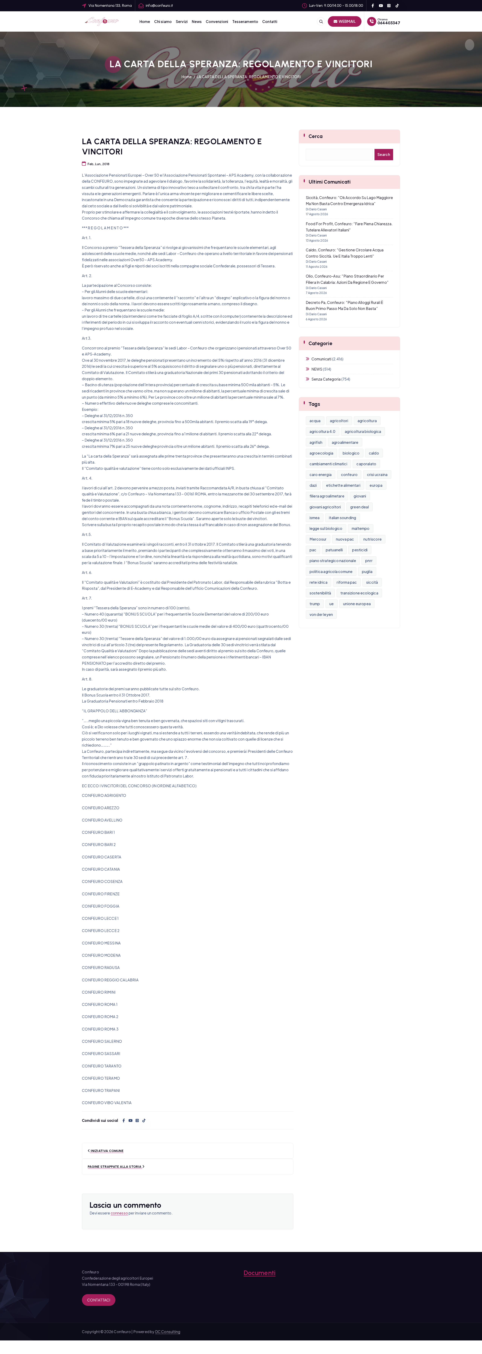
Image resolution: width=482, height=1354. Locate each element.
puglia (367, 571)
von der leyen (321, 614)
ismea (315, 517)
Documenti (259, 1273)
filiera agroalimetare (327, 496)
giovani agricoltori (325, 507)
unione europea (357, 603)
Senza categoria (326, 379)
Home (145, 21)
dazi (313, 485)
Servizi (182, 21)
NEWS (317, 369)
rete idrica (318, 582)
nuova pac (345, 539)
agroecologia (321, 453)
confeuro (349, 474)
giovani (360, 496)
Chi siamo (163, 21)
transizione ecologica (359, 593)
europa (376, 485)
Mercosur (318, 539)
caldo (374, 453)
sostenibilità (320, 593)
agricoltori (339, 420)
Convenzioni (217, 21)
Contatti (270, 21)
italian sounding (342, 517)
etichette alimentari (343, 485)
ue (331, 603)
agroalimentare (345, 442)
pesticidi (360, 550)
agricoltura (367, 420)
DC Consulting (167, 1331)
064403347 (389, 23)
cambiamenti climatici (328, 464)
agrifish (316, 442)
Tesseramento (245, 21)
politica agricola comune (331, 571)
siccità (372, 582)
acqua (315, 420)
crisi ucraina (377, 474)
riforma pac (347, 582)
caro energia (321, 474)
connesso (119, 1213)
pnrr (369, 560)
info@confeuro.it (159, 5)
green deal (359, 507)
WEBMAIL (347, 21)
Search (384, 154)
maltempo (361, 528)
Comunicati (321, 359)
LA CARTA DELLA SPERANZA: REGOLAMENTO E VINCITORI (249, 76)
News (197, 21)
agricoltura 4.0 (323, 431)
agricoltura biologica (363, 431)
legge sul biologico (326, 528)
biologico (351, 453)
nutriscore (372, 539)
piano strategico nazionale (333, 560)
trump (315, 603)
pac (313, 550)
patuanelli (334, 550)
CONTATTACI (98, 1300)
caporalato (366, 464)
